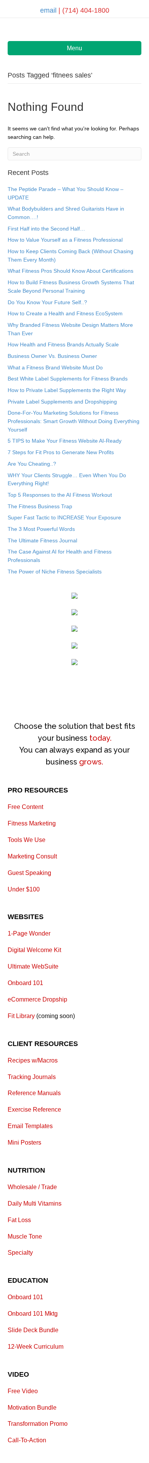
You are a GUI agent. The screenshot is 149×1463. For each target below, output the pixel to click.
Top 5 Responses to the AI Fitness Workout (60, 495)
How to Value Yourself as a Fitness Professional (65, 240)
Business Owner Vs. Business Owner (52, 356)
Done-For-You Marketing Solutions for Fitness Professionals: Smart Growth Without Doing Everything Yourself (73, 421)
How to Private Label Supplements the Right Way (67, 390)
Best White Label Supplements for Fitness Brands (68, 379)
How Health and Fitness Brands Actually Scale (63, 344)
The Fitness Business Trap (40, 506)
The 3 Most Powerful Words (41, 529)
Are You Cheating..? (32, 464)
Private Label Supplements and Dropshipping (62, 402)
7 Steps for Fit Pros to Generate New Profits (61, 452)
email (49, 10)
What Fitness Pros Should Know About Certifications (70, 271)
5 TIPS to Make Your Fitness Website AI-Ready (64, 441)
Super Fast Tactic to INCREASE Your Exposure (64, 517)
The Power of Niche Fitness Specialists (55, 571)
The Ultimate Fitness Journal (42, 540)
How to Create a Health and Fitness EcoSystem (65, 313)
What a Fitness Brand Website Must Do (55, 367)
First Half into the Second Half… (46, 229)
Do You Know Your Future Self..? (47, 302)
